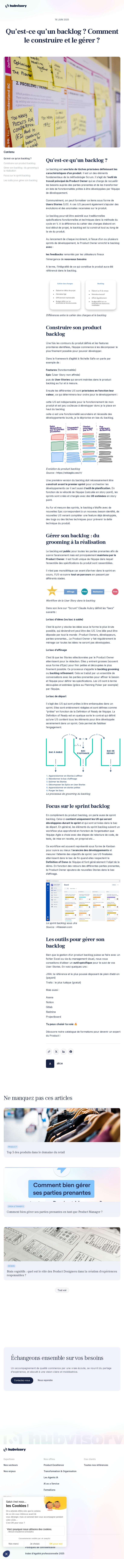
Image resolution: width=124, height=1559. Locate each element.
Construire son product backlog (19, 163)
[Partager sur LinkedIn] (63, 1052)
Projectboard (53, 1016)
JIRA (49, 974)
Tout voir (62, 1290)
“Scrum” (73, 608)
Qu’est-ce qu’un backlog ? (17, 158)
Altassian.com (64, 927)
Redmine (51, 1011)
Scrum (89, 177)
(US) (57, 204)
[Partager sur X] (56, 1052)
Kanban (110, 846)
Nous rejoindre (45, 1380)
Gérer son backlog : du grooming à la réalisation (21, 169)
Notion (50, 1002)
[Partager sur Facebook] (71, 1052)
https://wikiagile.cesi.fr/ (69, 472)
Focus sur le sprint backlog (17, 175)
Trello (49, 982)
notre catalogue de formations (75, 1031)
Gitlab (49, 1007)
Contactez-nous (22, 1380)
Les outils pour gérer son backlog (20, 180)
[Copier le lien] (49, 1052)
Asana (49, 997)
